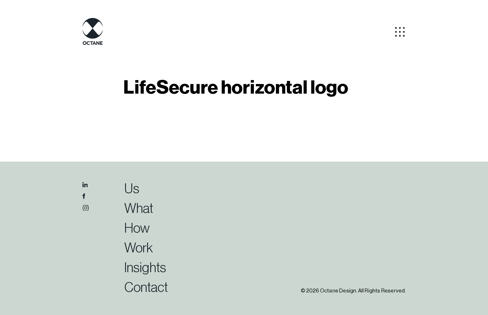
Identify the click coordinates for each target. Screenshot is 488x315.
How (137, 228)
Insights (145, 268)
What (138, 208)
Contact (146, 287)
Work (138, 248)
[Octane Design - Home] (92, 44)
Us (131, 189)
